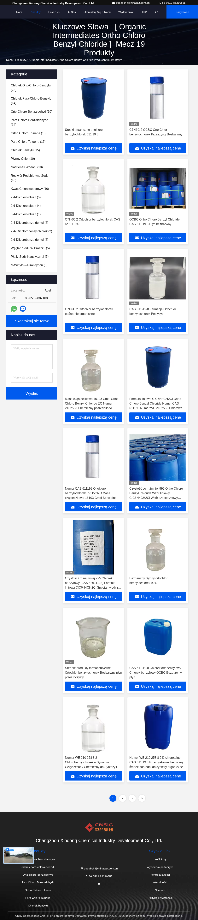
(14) (31, 101)
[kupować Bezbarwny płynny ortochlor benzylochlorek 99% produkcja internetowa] (157, 547)
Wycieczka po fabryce (160, 866)
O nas (72, 12)
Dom (19, 12)
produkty (20, 59)
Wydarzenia (125, 12)
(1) (26, 214)
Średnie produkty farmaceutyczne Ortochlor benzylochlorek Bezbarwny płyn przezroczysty (93, 672)
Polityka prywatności (160, 897)
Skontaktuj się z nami (97, 12)
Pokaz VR (54, 12)
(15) (28, 141)
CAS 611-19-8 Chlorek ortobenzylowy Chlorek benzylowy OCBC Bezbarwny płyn (155, 672)
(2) (29, 222)
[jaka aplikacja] (14, 309)
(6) (29, 265)
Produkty (35, 12)
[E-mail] (22, 308)
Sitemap (160, 890)
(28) (31, 88)
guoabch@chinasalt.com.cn (133, 2)
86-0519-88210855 (173, 2)
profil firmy (160, 859)
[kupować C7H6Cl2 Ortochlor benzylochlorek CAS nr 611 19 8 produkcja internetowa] (93, 188)
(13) (28, 133)
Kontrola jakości (160, 874)
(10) (31, 111)
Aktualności (160, 882)
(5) (26, 197)
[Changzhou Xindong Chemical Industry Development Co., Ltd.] (99, 827)
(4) (26, 205)
